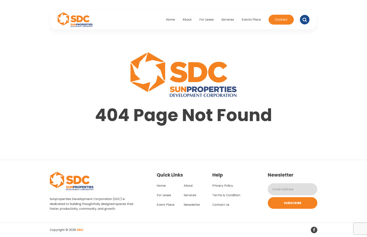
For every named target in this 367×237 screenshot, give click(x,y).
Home (170, 19)
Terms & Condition (226, 195)
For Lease (206, 19)
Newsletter (192, 204)
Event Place (166, 204)
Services (227, 19)
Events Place (251, 19)
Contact (281, 19)
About (187, 19)
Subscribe (292, 203)
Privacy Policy (222, 185)
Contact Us (220, 204)
